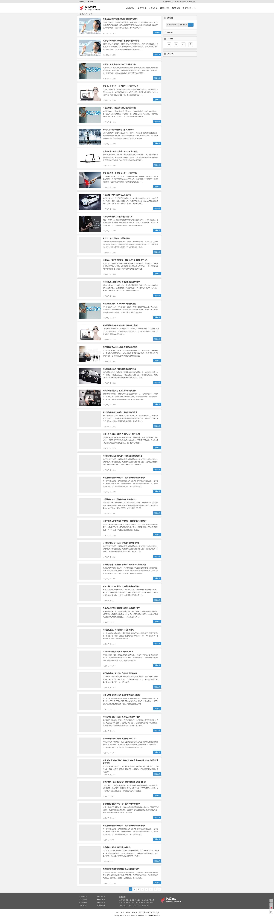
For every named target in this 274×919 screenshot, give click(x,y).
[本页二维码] (271, 912)
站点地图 (156, 912)
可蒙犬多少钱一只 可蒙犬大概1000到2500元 (120, 173)
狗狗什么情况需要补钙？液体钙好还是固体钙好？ (122, 282)
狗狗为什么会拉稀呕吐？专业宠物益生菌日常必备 (122, 434)
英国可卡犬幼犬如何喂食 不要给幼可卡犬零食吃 (121, 41)
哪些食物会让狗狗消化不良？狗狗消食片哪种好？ (122, 804)
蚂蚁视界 (134, 915)
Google (134, 912)
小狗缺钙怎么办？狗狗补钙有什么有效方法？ (120, 499)
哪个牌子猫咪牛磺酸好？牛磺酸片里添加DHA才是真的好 (124, 565)
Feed (117, 912)
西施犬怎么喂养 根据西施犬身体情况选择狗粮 (120, 19)
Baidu (128, 912)
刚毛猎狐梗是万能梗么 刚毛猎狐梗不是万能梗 (120, 325)
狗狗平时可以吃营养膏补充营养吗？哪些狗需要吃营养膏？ (125, 521)
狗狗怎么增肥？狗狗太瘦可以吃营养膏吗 (118, 630)
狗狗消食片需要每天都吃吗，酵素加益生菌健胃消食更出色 (125, 260)
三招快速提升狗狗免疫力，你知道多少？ (118, 652)
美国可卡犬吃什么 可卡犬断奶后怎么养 (117, 217)
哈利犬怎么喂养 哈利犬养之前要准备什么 (118, 130)
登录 (91, 1)
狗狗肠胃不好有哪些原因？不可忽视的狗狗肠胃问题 (122, 456)
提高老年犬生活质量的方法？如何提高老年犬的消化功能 (124, 782)
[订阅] (176, 44)
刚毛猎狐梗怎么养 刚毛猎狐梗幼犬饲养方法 (119, 369)
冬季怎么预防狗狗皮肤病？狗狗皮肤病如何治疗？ (122, 608)
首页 (81, 14)
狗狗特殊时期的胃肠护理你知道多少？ (117, 847)
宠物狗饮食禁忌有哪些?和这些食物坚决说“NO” (121, 869)
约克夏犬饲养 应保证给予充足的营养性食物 (119, 64)
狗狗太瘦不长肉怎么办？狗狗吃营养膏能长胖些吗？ (122, 695)
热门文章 (142, 912)
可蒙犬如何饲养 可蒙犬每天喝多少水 (117, 195)
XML (122, 912)
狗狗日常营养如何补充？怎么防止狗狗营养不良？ (122, 717)
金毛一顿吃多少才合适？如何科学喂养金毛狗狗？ (122, 586)
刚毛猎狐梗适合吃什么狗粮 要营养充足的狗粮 (120, 347)
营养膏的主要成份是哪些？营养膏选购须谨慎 (120, 412)
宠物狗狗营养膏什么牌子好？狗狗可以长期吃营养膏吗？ (124, 478)
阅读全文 (157, 32)
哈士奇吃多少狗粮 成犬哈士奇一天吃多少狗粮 (120, 151)
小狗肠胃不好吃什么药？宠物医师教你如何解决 (121, 543)
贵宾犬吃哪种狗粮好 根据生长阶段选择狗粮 (119, 391)
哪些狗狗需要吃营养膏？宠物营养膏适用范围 (120, 673)
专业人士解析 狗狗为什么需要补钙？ (117, 238)
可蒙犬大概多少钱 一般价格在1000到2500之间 (120, 86)
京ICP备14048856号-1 (152, 915)
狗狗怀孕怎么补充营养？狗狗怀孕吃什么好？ (120, 739)
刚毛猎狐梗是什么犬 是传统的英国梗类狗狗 (119, 304)
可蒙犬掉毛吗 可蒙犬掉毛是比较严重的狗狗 (119, 108)
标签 (148, 912)
